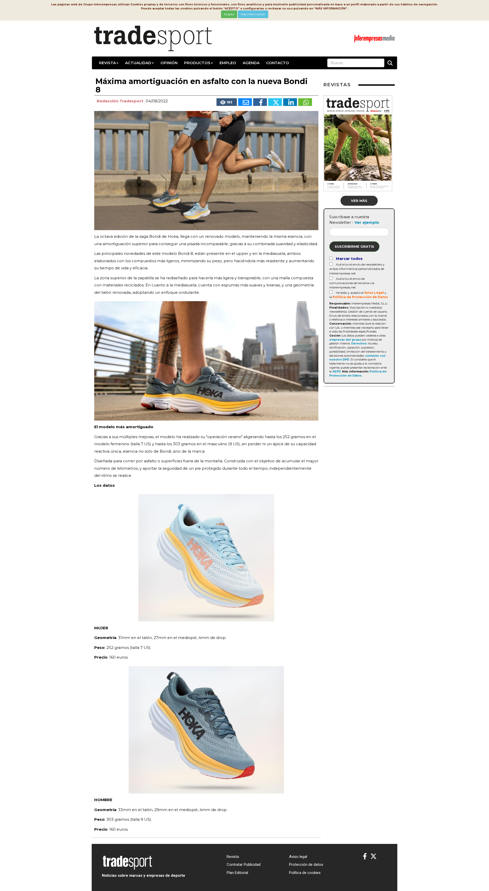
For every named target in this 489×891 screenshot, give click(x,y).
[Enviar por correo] (245, 102)
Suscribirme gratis (354, 246)
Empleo (228, 62)
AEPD (336, 371)
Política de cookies (305, 872)
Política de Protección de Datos (360, 297)
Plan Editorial (237, 872)
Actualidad (138, 62)
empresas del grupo (345, 339)
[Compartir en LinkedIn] (290, 102)
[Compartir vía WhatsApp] (305, 102)
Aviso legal (298, 856)
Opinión (169, 62)
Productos (197, 62)
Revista (107, 62)
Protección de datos (306, 864)
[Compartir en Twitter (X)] (275, 102)
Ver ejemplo (367, 222)
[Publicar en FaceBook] (260, 102)
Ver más (359, 201)
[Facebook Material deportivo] (365, 856)
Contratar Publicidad (244, 864)
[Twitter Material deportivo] (373, 856)
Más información (253, 14)
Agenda (251, 62)
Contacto (277, 62)
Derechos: (359, 343)
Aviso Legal (374, 293)
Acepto (229, 14)
